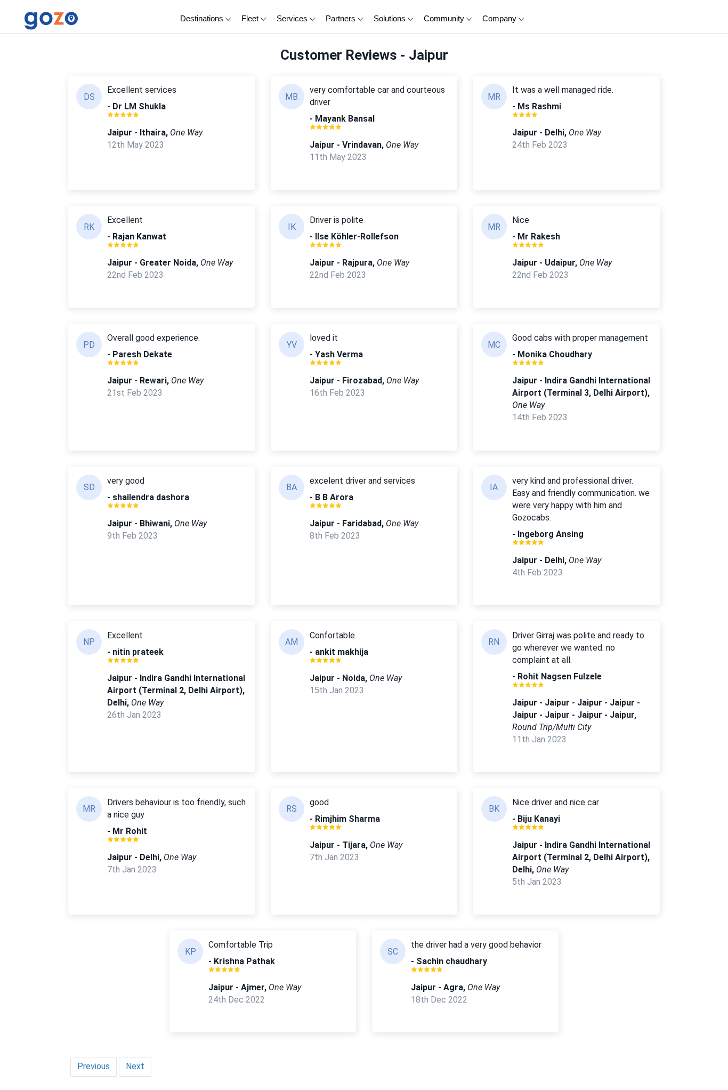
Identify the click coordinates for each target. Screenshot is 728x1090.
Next (135, 1066)
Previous (93, 1066)
